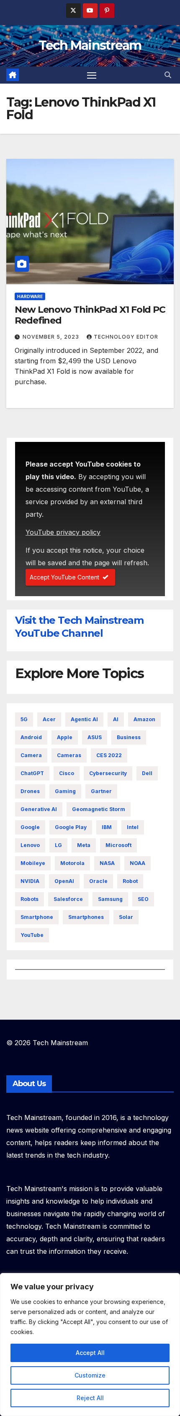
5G (24, 719)
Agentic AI (84, 719)
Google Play (71, 827)
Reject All (90, 1397)
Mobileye (33, 863)
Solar (126, 917)
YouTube (32, 935)
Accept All (90, 1352)
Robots (30, 899)
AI (115, 719)
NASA (107, 863)
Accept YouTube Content (64, 577)
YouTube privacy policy (63, 532)
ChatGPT (32, 773)
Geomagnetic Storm (98, 809)
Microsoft (118, 845)
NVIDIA (30, 881)
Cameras (69, 755)
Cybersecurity (108, 773)
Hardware (30, 296)
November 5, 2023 (52, 337)
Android (31, 737)
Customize (90, 1375)
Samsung (110, 899)
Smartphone (37, 917)
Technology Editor (126, 337)
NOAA (137, 863)
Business (129, 737)
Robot (130, 881)
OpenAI (64, 881)
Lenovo (30, 845)
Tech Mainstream (90, 45)
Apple (64, 737)
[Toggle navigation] (91, 75)
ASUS (94, 737)
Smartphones (86, 917)
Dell (147, 773)
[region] (90, 1344)
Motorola (72, 863)
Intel (133, 827)
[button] (168, 75)
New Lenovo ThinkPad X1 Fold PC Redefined (90, 315)
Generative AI (39, 809)
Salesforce (68, 899)
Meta (83, 845)
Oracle (98, 881)
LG (58, 845)
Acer (49, 719)
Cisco (66, 773)
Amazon (144, 719)
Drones (30, 791)
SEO (143, 899)
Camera (31, 755)
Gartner (101, 791)
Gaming (65, 791)
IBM (107, 827)
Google (30, 827)
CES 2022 (109, 755)
